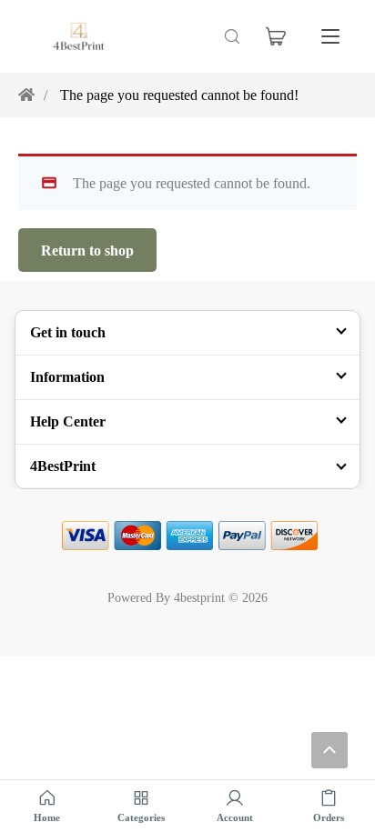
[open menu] (330, 36)
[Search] (232, 36)
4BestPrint (63, 465)
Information (67, 376)
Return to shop (87, 250)
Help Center (68, 421)
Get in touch (68, 332)
